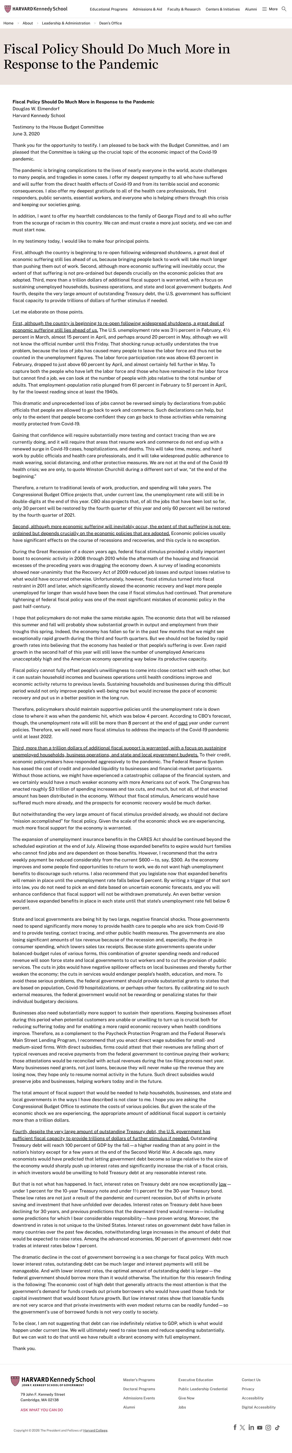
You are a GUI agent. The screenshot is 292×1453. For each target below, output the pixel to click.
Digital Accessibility (259, 1407)
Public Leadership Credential (203, 1389)
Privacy (248, 1389)
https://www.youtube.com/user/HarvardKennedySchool (260, 1428)
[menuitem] (109, 11)
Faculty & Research (184, 9)
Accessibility (253, 1398)
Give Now (186, 1398)
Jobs (182, 1407)
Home (8, 23)
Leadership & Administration (66, 23)
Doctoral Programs (139, 1389)
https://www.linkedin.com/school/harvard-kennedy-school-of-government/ (251, 1427)
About (28, 23)
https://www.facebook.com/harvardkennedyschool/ (235, 1427)
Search (284, 9)
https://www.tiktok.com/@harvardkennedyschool (277, 1427)
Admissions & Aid (147, 9)
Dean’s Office (110, 23)
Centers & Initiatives (223, 9)
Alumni (251, 9)
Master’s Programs (139, 1380)
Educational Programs (109, 9)
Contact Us (251, 1380)
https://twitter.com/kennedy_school (243, 1428)
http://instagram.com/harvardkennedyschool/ (269, 1428)
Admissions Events (139, 1398)
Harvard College (95, 1430)
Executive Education (195, 1380)
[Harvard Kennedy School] (37, 9)
